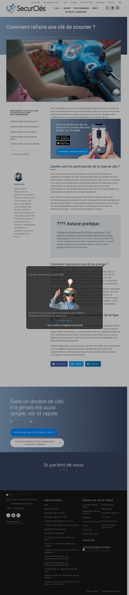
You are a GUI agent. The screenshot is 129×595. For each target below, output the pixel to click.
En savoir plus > (64, 320)
